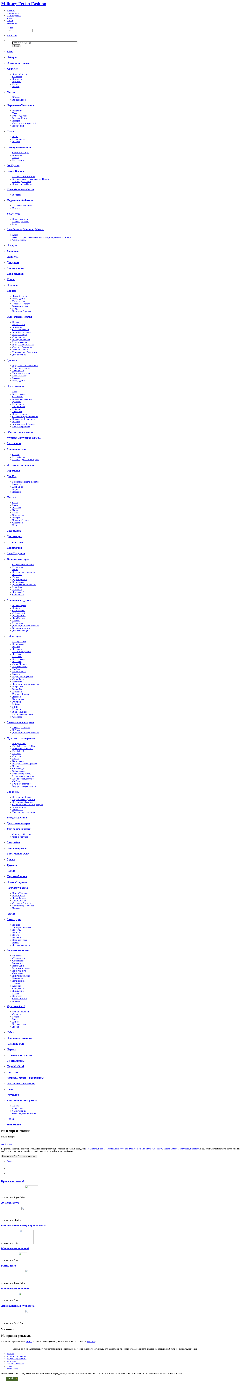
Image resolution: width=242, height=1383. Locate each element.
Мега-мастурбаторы (21, 774)
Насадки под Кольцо (22, 797)
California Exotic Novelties (116, 1149)
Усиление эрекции (21, 368)
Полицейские (18, 981)
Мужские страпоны (21, 784)
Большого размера (21, 426)
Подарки (16, 492)
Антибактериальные (22, 332)
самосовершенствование (24, 1113)
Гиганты (16, 577)
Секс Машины (19, 240)
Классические (19, 394)
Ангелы (16, 1001)
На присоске (18, 582)
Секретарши (18, 961)
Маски (15, 942)
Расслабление (18, 457)
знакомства (12, 23)
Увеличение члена (21, 373)
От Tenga (16, 781)
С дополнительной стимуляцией (27, 804)
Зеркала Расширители (22, 205)
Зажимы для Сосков (21, 181)
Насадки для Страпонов (23, 572)
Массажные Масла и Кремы (25, 482)
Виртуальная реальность (24, 786)
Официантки (18, 958)
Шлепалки (17, 79)
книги (10, 18)
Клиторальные (19, 641)
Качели (15, 235)
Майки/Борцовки (20, 1012)
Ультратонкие (18, 406)
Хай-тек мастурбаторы (23, 779)
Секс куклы (18, 756)
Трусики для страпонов (23, 812)
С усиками (17, 396)
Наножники (18, 126)
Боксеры (16, 1019)
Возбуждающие (19, 334)
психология (17, 1108)
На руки (16, 935)
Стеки (15, 84)
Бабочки (16, 704)
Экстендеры (18, 761)
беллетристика (19, 1111)
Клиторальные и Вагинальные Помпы (30, 179)
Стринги (16, 1014)
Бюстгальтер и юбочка (23, 905)
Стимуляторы (18, 610)
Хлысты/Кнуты (19, 74)
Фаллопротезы (19, 807)
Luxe (14, 391)
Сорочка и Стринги (21, 903)
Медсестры (17, 963)
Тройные (16, 669)
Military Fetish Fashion (23, 3)
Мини (15, 569)
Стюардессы (18, 988)
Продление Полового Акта (25, 365)
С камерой (17, 717)
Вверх (10, 1161)
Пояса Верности (20, 219)
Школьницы (18, 991)
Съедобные (17, 523)
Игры (15, 489)
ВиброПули (18, 686)
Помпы (15, 766)
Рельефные (17, 587)
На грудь (16, 930)
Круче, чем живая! (12, 1181)
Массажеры (17, 681)
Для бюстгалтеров (21, 945)
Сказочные (17, 973)
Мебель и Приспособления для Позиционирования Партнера (41, 237)
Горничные (17, 978)
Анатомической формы (23, 424)
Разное (15, 993)
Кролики (16, 709)
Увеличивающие (20, 349)
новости (11, 10)
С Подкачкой (18, 613)
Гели (14, 525)
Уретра (15, 157)
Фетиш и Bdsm (19, 998)
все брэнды (6, 1144)
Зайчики (16, 983)
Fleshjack (16, 753)
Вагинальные (18, 324)
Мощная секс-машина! (15, 1248)
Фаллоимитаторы (20, 152)
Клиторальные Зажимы (23, 176)
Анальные (17, 155)
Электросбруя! (10, 1202)
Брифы (15, 1017)
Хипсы (15, 1022)
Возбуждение (18, 298)
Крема (15, 512)
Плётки (15, 86)
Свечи (15, 502)
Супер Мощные (19, 664)
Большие (16, 674)
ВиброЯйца (18, 689)
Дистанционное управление (25, 625)
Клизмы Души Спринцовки (25, 459)
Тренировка (18, 370)
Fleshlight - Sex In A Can (23, 746)
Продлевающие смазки (23, 344)
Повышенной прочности (24, 419)
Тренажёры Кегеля (21, 304)
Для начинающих (20, 630)
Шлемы (16, 97)
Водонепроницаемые (22, 676)
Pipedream (195, 1149)
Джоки (15, 1027)
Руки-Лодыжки (19, 116)
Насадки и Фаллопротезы (24, 763)
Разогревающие (19, 342)
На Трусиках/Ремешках (23, 802)
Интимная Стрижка (21, 311)
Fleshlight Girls (19, 751)
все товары (12, 35)
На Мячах (17, 574)
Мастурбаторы (19, 743)
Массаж (16, 378)
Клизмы (16, 208)
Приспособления (20, 520)
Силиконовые (19, 337)
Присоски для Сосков (22, 184)
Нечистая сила (19, 971)
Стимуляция (18, 160)
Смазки (15, 454)
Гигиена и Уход (19, 301)
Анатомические (19, 666)
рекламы (91, 1341)
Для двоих (17, 649)
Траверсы (16, 113)
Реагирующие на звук (22, 714)
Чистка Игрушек (20, 837)
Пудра (15, 510)
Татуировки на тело (21, 927)
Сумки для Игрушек (22, 834)
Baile (100, 1149)
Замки (15, 224)
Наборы (16, 121)
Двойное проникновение (24, 584)
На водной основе (21, 339)
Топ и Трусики (19, 900)
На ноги (16, 932)
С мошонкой (18, 594)
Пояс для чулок (19, 940)
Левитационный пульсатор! (18, 1305)
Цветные (16, 401)
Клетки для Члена (20, 221)
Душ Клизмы (18, 618)
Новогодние (18, 966)
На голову (17, 937)
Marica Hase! (9, 1265)
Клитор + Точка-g (20, 694)
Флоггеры (17, 76)
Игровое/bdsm (19, 1024)
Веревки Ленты (19, 118)
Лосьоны (16, 507)
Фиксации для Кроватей (24, 123)
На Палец (17, 661)
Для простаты (18, 615)
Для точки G (18, 592)
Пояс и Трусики (20, 893)
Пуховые (16, 81)
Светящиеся (18, 404)
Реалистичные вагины (23, 776)
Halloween (17, 996)
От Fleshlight (18, 768)
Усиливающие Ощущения (24, 352)
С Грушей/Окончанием (23, 564)
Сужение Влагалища (22, 347)
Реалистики (18, 567)
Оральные (17, 322)
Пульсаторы (18, 699)
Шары (15, 136)
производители (14, 15)
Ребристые (17, 409)
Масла (15, 505)
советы (15, 1106)
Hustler (166, 1149)
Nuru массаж (18, 515)
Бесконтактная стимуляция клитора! (23, 1225)
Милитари (17, 955)
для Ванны (17, 487)
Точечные (17, 411)
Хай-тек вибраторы (21, 651)
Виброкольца (18, 771)
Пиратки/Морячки (21, 976)
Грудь (15, 309)
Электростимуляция (22, 628)
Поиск (10, 28)
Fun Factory (157, 1149)
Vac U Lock (17, 809)
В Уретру (16, 195)
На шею (16, 925)
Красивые (17, 656)
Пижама (16, 908)
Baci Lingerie (91, 1149)
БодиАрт (16, 484)
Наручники (17, 111)
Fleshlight (146, 1149)
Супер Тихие (18, 679)
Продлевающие (19, 414)
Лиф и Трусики (19, 898)
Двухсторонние (19, 579)
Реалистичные (19, 671)
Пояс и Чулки (18, 895)
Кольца (15, 758)
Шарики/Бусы (19, 605)
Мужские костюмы (21, 968)
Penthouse (184, 1149)
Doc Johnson (135, 1149)
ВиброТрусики (19, 712)
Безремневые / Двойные (23, 799)
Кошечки (16, 986)
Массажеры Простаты (22, 748)
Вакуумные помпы (21, 306)
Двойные (16, 697)
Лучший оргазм (19, 296)
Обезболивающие (20, 329)
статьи (10, 20)
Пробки (16, 608)
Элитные (16, 702)
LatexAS (175, 1149)
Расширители (18, 139)
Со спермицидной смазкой (25, 416)
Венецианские (19, 100)
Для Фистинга (19, 355)
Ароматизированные (22, 399)
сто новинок (13, 13)
